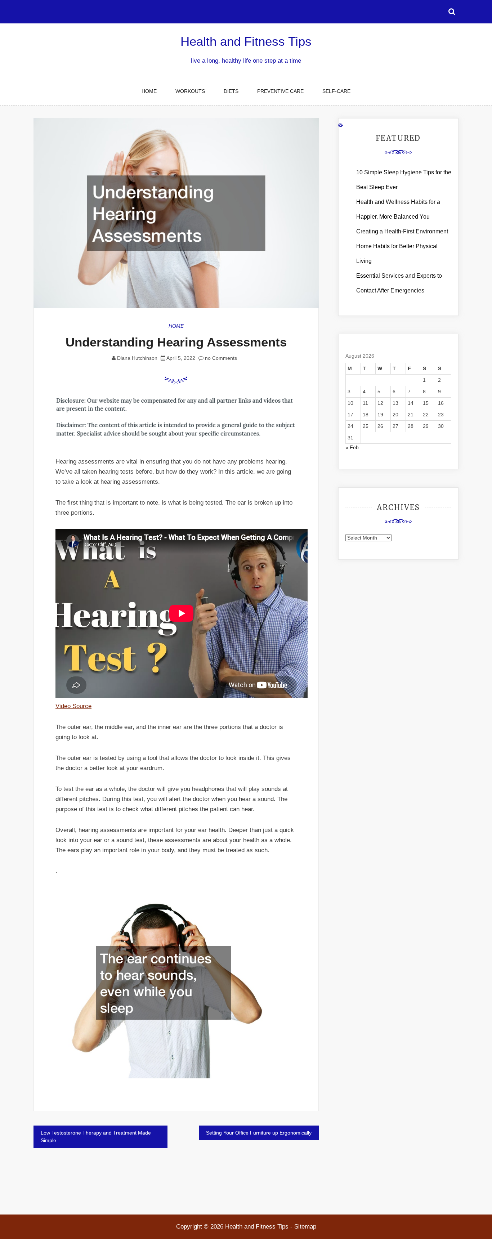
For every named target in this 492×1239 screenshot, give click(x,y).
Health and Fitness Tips (246, 41)
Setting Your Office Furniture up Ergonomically (259, 1133)
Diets (231, 91)
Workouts (190, 91)
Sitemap (305, 1226)
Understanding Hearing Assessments (176, 342)
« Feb (352, 447)
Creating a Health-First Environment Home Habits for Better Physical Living (402, 246)
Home (149, 91)
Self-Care (336, 91)
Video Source (73, 706)
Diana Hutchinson (137, 358)
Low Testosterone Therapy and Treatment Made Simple (96, 1136)
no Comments (220, 358)
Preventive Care (280, 91)
